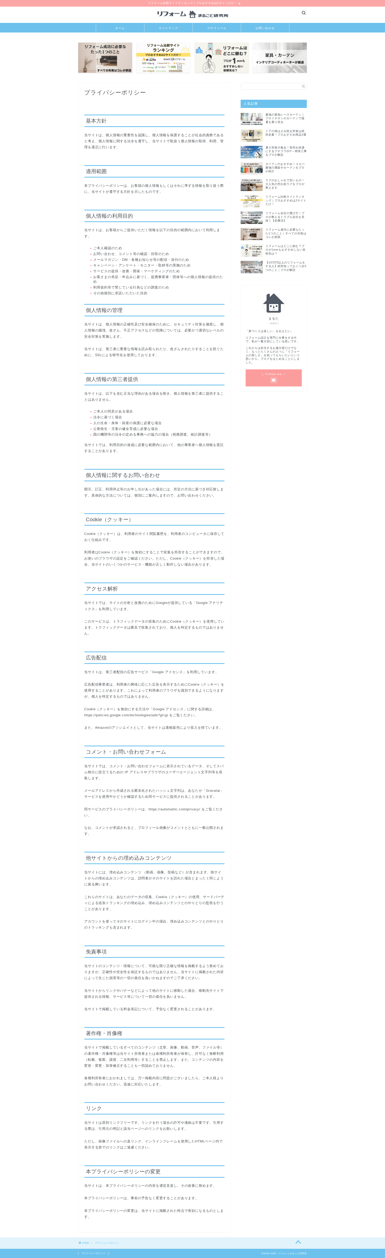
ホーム (120, 28)
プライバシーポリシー (93, 1253)
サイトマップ (168, 28)
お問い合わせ (265, 28)
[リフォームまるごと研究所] (192, 20)
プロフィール (216, 28)
